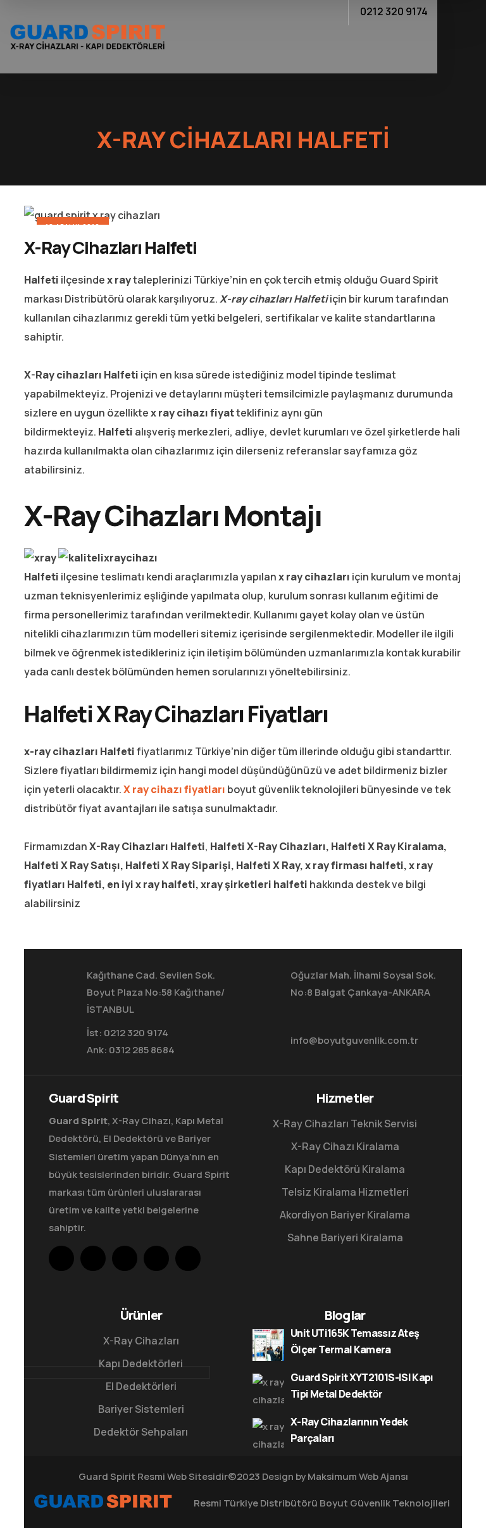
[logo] (87, 35)
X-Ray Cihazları (141, 1341)
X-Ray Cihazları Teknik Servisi (345, 1123)
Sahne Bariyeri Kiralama (345, 1237)
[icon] (61, 1258)
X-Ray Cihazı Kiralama (345, 1146)
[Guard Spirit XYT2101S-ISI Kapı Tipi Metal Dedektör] (268, 1389)
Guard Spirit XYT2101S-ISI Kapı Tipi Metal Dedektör (361, 1385)
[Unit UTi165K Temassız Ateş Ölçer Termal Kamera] (268, 1345)
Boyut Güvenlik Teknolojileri (385, 1503)
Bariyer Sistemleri (141, 1409)
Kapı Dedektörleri (141, 1363)
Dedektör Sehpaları (141, 1432)
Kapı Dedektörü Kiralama (345, 1169)
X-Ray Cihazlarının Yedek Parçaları (349, 1430)
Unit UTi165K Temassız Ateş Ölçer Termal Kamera (354, 1341)
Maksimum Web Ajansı (358, 1476)
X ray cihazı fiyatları (174, 789)
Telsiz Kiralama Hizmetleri (345, 1192)
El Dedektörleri (141, 1386)
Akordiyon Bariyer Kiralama (345, 1215)
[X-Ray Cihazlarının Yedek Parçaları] (268, 1434)
